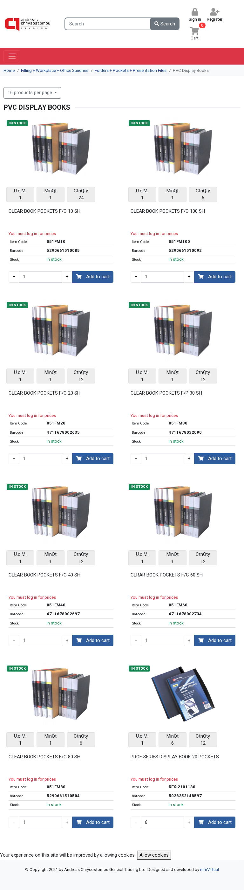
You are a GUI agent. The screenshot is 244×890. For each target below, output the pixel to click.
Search (167, 24)
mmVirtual (209, 869)
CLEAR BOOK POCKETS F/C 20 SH (44, 393)
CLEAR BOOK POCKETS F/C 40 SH (44, 575)
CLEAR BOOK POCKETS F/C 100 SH (168, 211)
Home (9, 70)
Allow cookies (154, 855)
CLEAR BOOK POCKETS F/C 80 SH (44, 757)
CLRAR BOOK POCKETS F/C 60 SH (167, 575)
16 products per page (30, 92)
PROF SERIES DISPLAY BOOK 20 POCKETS (175, 757)
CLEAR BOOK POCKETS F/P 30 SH (166, 393)
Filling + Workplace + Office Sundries (54, 70)
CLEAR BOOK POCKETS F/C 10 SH (44, 211)
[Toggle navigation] (11, 56)
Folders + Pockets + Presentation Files (130, 70)
